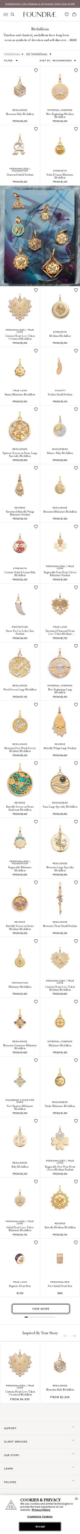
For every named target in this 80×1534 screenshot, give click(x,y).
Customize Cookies (40, 1516)
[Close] (76, 1498)
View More (40, 1308)
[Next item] (74, 1336)
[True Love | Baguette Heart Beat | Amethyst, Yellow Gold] (20, 1259)
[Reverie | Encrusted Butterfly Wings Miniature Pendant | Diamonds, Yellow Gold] (20, 484)
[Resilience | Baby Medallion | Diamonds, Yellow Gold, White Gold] (20, 1137)
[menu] (5, 14)
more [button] (73, 39)
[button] (12, 14)
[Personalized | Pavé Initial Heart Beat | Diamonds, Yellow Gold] (60, 1258)
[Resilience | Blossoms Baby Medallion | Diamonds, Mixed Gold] (20, 86)
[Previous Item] (66, 1336)
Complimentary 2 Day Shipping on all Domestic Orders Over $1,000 (40, 4)
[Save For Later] (36, 70)
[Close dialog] (74, 755)
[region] (40, 1514)
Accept (40, 1526)
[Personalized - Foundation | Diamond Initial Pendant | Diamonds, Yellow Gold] (20, 145)
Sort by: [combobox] (56, 60)
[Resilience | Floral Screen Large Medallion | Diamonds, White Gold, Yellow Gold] (20, 662)
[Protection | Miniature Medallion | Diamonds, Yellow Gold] (20, 957)
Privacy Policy (41, 1509)
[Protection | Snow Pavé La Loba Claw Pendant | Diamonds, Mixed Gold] (20, 603)
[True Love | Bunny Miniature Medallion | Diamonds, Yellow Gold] (20, 367)
